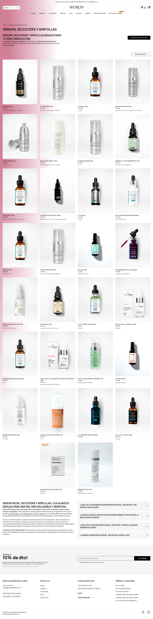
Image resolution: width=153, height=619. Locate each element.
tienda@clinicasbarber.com (11, 588)
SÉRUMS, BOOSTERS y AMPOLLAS (18, 25)
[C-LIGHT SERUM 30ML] (20, 136)
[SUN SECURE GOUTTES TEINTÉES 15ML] (57, 410)
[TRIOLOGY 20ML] (20, 82)
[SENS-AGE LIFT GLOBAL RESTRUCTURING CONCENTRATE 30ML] (57, 354)
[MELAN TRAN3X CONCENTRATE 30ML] (57, 464)
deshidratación (28, 514)
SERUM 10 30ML (7, 270)
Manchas (19, 110)
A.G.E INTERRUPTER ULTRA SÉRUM (88, 435)
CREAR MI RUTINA (100, 13)
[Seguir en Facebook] (143, 612)
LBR (19, 614)
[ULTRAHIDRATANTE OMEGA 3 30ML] (57, 190)
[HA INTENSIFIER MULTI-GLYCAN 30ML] (132, 245)
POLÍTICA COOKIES (122, 591)
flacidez (42, 514)
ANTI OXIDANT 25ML (46, 324)
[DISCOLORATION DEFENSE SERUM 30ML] (132, 190)
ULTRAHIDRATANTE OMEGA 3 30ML (50, 215)
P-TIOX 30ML (82, 215)
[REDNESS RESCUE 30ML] (95, 464)
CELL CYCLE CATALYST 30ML (123, 435)
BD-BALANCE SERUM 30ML (85, 161)
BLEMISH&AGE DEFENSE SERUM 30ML (14, 379)
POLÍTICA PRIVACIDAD (123, 588)
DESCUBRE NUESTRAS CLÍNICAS (89, 588)
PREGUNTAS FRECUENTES (12, 593)
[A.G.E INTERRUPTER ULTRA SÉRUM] (95, 410)
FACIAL (33, 13)
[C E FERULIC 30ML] (95, 82)
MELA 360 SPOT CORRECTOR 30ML (125, 324)
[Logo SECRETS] (76, 7)
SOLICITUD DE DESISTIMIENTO (126, 601)
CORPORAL (53, 13)
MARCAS (63, 13)
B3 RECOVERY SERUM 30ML (123, 106)
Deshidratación (12, 110)
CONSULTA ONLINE (116, 13)
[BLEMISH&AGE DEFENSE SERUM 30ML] (20, 354)
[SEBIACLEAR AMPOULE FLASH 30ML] (20, 299)
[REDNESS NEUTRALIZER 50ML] (20, 410)
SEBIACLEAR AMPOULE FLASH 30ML (13, 324)
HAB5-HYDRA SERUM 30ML (48, 270)
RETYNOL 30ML (82, 270)
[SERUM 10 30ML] (20, 245)
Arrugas (5, 110)
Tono (10, 165)
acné (20, 514)
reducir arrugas (14, 514)
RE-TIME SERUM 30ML (46, 106)
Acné (79, 165)
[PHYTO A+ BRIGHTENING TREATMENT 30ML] (95, 354)
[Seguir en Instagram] (148, 612)
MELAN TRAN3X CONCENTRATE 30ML (51, 489)
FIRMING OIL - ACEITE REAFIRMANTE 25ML (127, 161)
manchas (36, 514)
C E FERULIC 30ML (83, 106)
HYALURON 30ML (120, 379)
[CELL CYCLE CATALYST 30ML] (132, 410)
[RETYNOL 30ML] (95, 245)
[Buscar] (18, 7)
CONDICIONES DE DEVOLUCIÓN (126, 598)
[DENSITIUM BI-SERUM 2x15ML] (57, 136)
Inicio (5, 25)
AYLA (42, 595)
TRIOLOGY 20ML (8, 106)
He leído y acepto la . (92, 562)
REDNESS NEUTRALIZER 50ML (11, 435)
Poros (8, 328)
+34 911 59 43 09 (8, 585)
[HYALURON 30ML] (132, 354)
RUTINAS (79, 13)
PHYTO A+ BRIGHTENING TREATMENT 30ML (90, 379)
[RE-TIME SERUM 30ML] (57, 82)
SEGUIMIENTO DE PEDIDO (12, 596)
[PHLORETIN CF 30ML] (20, 190)
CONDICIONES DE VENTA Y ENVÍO (127, 595)
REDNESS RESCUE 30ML (85, 489)
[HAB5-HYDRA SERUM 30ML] (57, 245)
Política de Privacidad (97, 562)
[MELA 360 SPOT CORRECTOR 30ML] (132, 299)
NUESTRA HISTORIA (84, 585)
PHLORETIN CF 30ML (9, 215)
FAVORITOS (44, 598)
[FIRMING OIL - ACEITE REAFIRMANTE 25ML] (132, 136)
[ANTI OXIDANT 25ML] (57, 299)
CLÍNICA (87, 13)
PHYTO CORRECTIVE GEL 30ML (87, 324)
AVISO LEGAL (119, 585)
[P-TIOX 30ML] (95, 190)
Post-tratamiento (130, 110)
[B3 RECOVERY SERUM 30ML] (132, 82)
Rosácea (138, 110)
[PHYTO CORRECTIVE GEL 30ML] (95, 299)
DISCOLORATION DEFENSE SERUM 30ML (127, 215)
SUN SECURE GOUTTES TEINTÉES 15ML (51, 435)
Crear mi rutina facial (139, 38)
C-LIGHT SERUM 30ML (9, 161)
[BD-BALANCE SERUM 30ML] (95, 136)
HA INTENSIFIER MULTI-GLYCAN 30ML (126, 270)
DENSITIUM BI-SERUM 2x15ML (48, 161)
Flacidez (52, 165)
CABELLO (42, 13)
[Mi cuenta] (145, 8)
